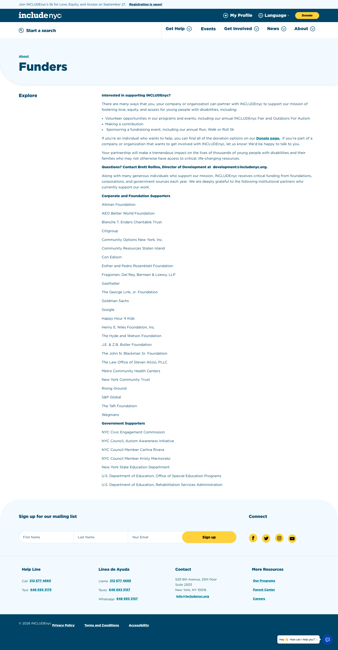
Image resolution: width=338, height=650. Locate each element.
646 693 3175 (41, 590)
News (273, 28)
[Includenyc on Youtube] (292, 538)
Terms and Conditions (101, 625)
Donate (307, 15)
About (301, 28)
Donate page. (268, 138)
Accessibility (139, 625)
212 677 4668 (120, 581)
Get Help (175, 28)
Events (208, 28)
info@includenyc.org (192, 596)
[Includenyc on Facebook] (253, 538)
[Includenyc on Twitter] (266, 538)
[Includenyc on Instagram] (279, 538)
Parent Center (264, 590)
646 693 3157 (119, 590)
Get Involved (238, 28)
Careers (259, 599)
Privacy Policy (63, 625)
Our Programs (264, 581)
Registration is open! (145, 4)
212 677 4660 (40, 581)
